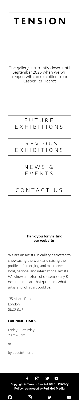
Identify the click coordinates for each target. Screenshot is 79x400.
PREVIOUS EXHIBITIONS (39, 146)
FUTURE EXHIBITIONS (39, 123)
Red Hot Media (54, 388)
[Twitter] (47, 378)
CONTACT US (40, 190)
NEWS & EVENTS (39, 170)
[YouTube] (56, 378)
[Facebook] (27, 378)
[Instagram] (37, 378)
